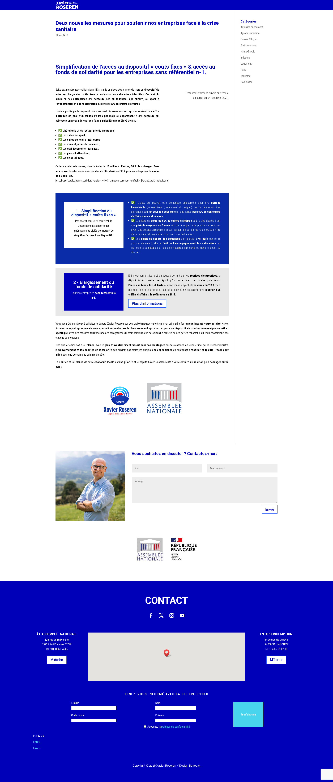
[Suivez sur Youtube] (182, 615)
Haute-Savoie (248, 51)
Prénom (159, 715)
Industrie (245, 57)
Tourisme (246, 76)
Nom (157, 703)
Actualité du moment (252, 27)
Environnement (249, 45)
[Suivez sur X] (161, 615)
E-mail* (75, 703)
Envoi (269, 509)
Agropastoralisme (250, 33)
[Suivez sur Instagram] (171, 615)
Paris (243, 69)
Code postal (77, 715)
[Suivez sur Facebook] (150, 615)
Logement (246, 63)
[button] (168, 653)
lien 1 (36, 742)
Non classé (247, 82)
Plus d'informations (147, 303)
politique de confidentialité (175, 726)
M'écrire (56, 660)
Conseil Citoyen (249, 39)
